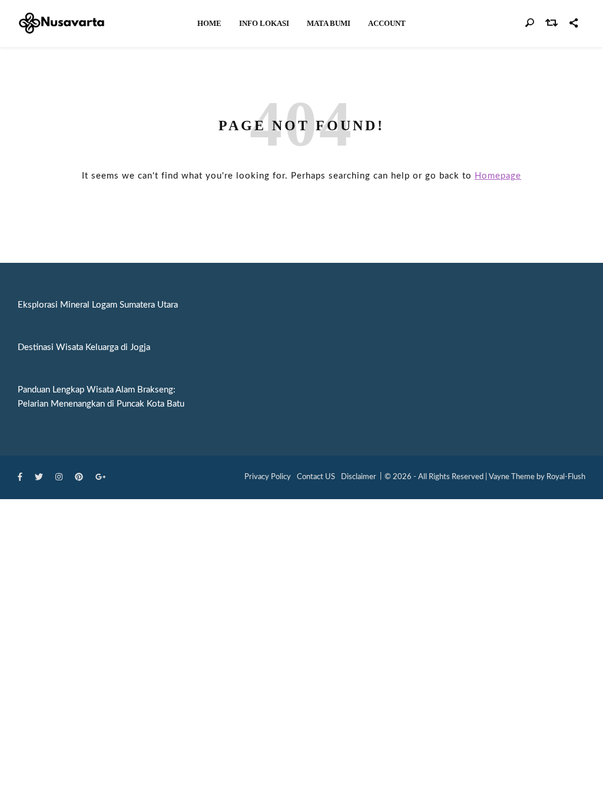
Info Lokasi (264, 23)
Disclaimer (358, 477)
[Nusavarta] (62, 23)
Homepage (498, 175)
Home (209, 23)
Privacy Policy (267, 477)
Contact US (316, 477)
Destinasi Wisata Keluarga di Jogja (84, 347)
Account (387, 23)
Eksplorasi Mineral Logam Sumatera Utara (98, 305)
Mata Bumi (328, 23)
